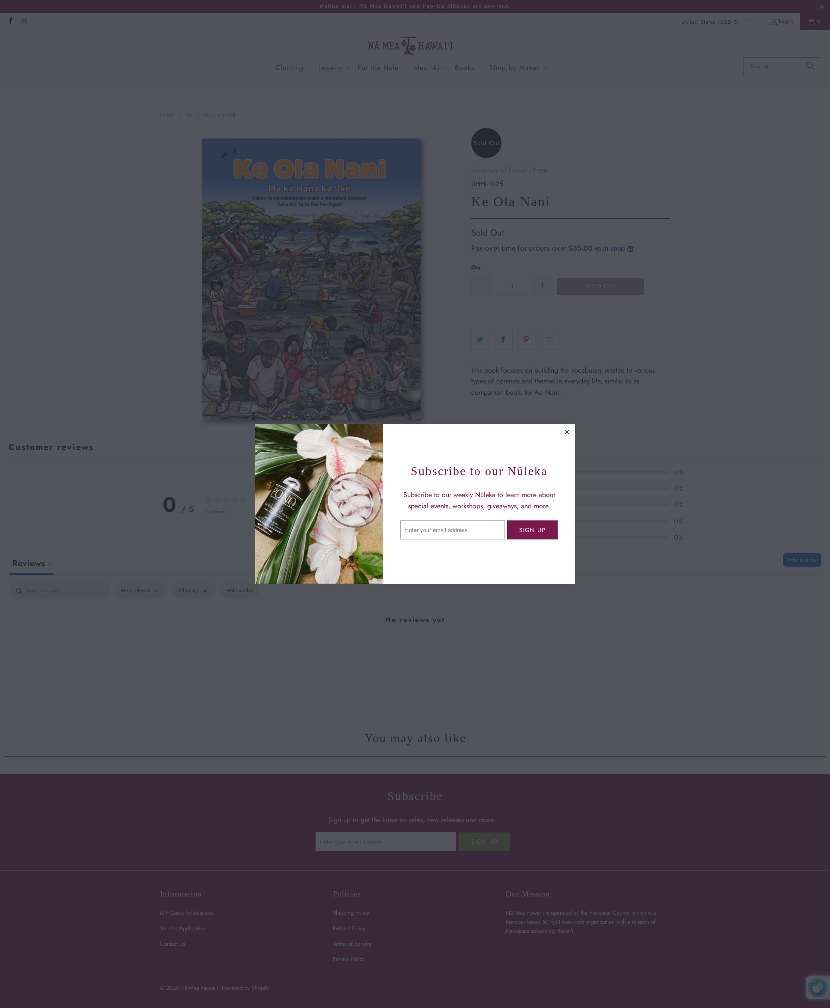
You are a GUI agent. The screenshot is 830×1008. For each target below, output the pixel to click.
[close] (567, 432)
